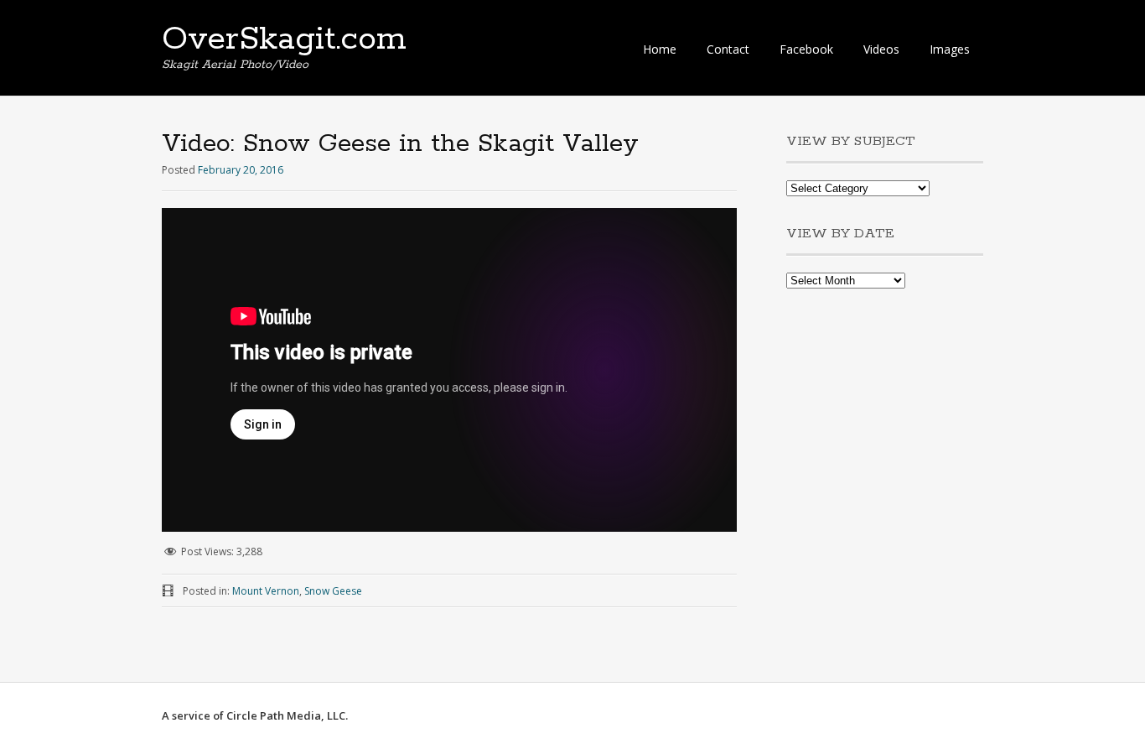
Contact (728, 49)
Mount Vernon (265, 591)
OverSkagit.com (284, 39)
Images (950, 49)
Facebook (806, 49)
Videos (881, 49)
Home (659, 49)
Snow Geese (333, 591)
